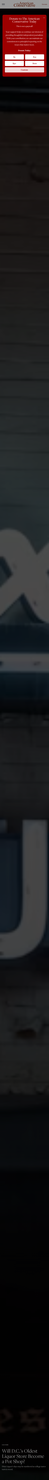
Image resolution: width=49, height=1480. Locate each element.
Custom (24, 69)
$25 (34, 57)
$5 (14, 57)
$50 (14, 63)
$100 (35, 63)
